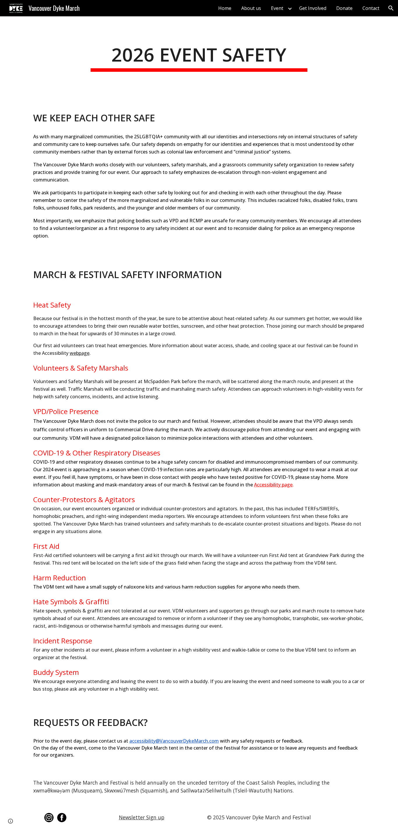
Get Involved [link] (312, 8)
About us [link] (251, 8)
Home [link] (224, 8)
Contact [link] (370, 8)
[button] (391, 8)
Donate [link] (344, 8)
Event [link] (277, 8)
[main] (199, 57)
